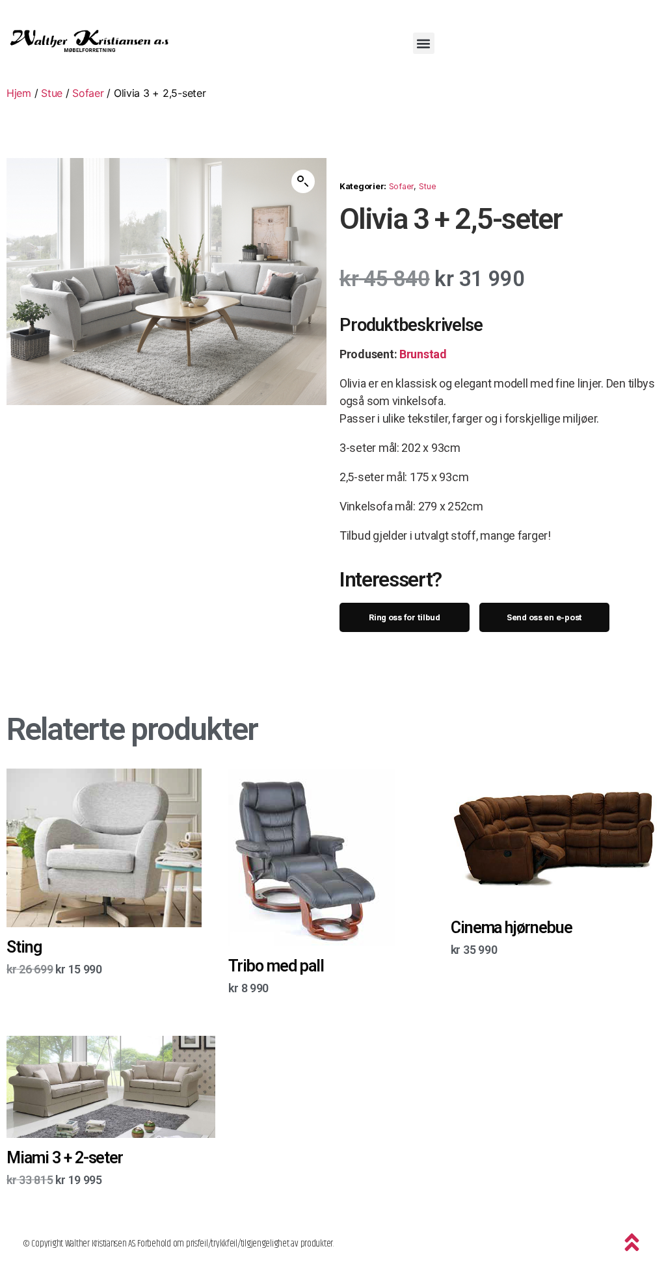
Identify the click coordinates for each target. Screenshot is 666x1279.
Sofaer (87, 92)
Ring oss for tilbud (404, 617)
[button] (423, 43)
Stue (51, 92)
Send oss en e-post (544, 617)
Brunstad (423, 354)
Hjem (19, 92)
